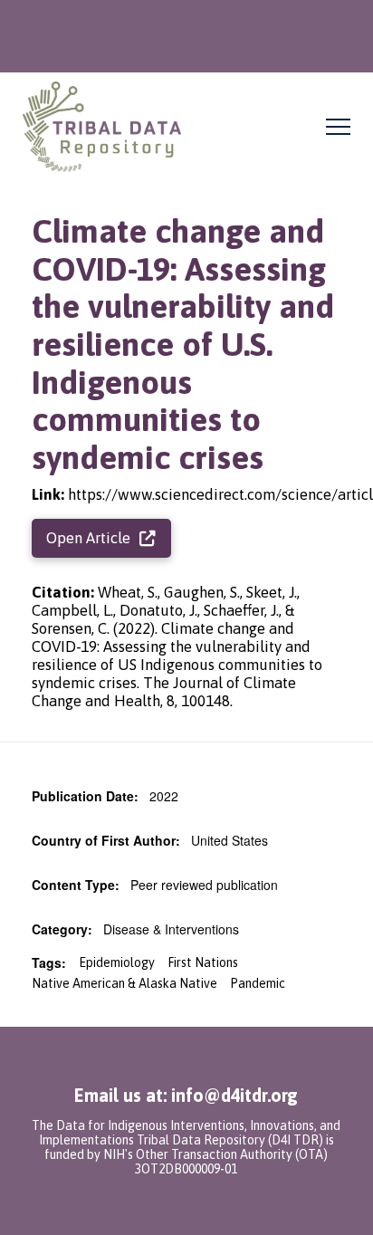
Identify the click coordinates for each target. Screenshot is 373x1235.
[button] (338, 127)
